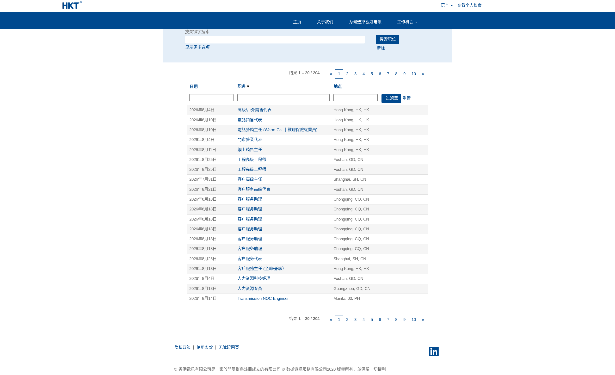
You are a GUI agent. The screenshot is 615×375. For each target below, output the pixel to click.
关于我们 (325, 22)
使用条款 (205, 347)
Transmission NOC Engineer (263, 298)
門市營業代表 (250, 139)
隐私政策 (182, 347)
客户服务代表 (250, 259)
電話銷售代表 (250, 120)
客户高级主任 (250, 179)
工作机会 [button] (406, 22)
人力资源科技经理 (254, 278)
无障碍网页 (229, 347)
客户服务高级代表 (254, 189)
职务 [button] (242, 86)
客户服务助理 (250, 199)
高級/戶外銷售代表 (254, 110)
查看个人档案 (469, 5)
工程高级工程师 (252, 159)
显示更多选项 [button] (197, 47)
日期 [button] (194, 86)
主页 (297, 22)
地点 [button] (338, 86)
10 (414, 74)
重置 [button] (407, 98)
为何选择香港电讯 (365, 22)
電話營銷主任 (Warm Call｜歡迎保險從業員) (278, 130)
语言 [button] (445, 5)
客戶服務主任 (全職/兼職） (262, 268)
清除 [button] (381, 48)
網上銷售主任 (250, 150)
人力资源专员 (250, 288)
